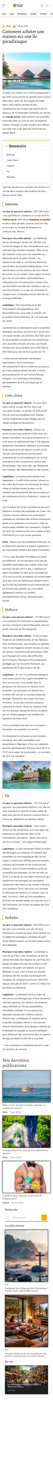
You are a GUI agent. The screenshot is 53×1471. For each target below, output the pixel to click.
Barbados (11, 177)
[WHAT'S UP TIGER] (18, 5)
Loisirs (5, 1202)
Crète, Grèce (12, 160)
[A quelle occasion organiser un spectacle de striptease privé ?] (26, 1177)
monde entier (13, 116)
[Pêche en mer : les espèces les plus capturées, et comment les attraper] (26, 1086)
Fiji (8, 171)
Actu (4, 1112)
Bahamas (11, 154)
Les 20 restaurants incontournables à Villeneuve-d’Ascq (24, 1385)
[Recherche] (42, 6)
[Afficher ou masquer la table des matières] (36, 145)
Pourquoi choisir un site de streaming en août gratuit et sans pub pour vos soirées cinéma (25, 1355)
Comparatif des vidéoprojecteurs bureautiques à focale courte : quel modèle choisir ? (26, 1289)
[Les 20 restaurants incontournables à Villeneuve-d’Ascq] (26, 1380)
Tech (6, 1284)
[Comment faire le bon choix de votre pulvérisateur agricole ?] (26, 1132)
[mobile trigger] (4, 5)
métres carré (9, 219)
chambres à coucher (40, 219)
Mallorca (10, 166)
